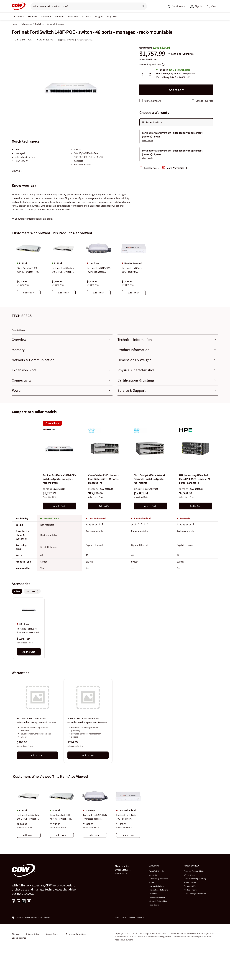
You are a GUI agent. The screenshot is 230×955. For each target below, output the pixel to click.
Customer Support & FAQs (194, 871)
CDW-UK (140, 917)
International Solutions (158, 890)
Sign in (175, 53)
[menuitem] (169, 6)
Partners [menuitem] (86, 16)
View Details (147, 140)
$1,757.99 (152, 53)
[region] (115, 270)
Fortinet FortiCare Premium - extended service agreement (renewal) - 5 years (28, 630)
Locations (153, 893)
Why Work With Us (156, 871)
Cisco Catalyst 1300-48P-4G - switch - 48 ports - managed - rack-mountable (61, 817)
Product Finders (190, 890)
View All (16, 170)
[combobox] (84, 6)
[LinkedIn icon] (18, 901)
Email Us (47, 917)
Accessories (150, 167)
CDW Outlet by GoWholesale (195, 893)
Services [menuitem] (59, 16)
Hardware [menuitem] (19, 16)
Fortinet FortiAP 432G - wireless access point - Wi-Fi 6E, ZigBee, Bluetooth (95, 817)
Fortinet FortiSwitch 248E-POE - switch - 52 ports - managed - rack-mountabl (28, 817)
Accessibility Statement (158, 878)
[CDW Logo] (19, 6)
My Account (121, 866)
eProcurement (189, 875)
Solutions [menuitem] (46, 16)
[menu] (176, 6)
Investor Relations (156, 886)
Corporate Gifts (190, 886)
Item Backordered (97, 518)
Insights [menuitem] (99, 16)
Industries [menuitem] (73, 16)
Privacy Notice (32, 934)
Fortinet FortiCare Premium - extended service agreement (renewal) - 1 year (37, 720)
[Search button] (143, 6)
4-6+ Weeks (185, 518)
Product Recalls (190, 882)
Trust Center (154, 905)
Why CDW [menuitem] (112, 16)
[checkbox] (141, 100)
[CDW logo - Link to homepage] (19, 6)
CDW (117, 917)
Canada (132, 917)
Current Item (52, 423)
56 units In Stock (51, 518)
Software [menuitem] (32, 16)
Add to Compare (152, 100)
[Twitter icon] (24, 901)
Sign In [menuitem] (198, 6)
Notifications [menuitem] (178, 6)
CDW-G (123, 917)
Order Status (122, 869)
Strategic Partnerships (158, 901)
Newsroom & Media (157, 897)
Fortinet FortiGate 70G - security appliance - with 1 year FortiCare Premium (126, 817)
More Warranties (175, 167)
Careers (152, 882)
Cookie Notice (52, 934)
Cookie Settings (19, 937)
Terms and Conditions (76, 934)
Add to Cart (59, 506)
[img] (59, 448)
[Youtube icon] (29, 901)
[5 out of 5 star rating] (93, 524)
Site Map (16, 934)
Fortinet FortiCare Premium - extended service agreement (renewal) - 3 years (87, 720)
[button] (211, 6)
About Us (153, 875)
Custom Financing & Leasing (195, 878)
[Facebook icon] (13, 901)
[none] (19, 16)
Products (120, 873)
